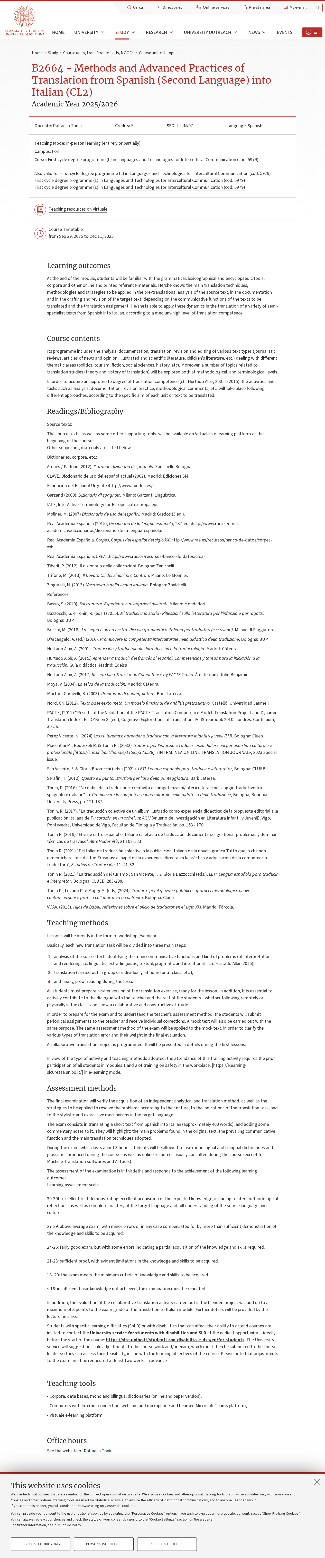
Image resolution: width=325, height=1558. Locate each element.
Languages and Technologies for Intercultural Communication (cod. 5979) (200, 173)
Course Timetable (66, 229)
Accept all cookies (167, 1544)
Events (284, 32)
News (254, 32)
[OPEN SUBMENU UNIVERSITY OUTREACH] (234, 32)
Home (58, 32)
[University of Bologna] (25, 21)
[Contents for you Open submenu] (312, 32)
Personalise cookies (104, 1544)
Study (122, 32)
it (318, 7)
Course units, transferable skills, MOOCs (98, 53)
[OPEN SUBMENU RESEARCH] (170, 32)
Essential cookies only (40, 1544)
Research (156, 32)
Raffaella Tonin (67, 126)
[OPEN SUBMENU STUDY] (132, 32)
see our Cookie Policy (64, 1525)
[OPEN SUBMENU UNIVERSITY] (102, 32)
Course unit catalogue (158, 53)
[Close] (317, 1481)
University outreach (207, 32)
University (86, 32)
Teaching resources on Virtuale (78, 209)
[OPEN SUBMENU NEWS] (263, 32)
